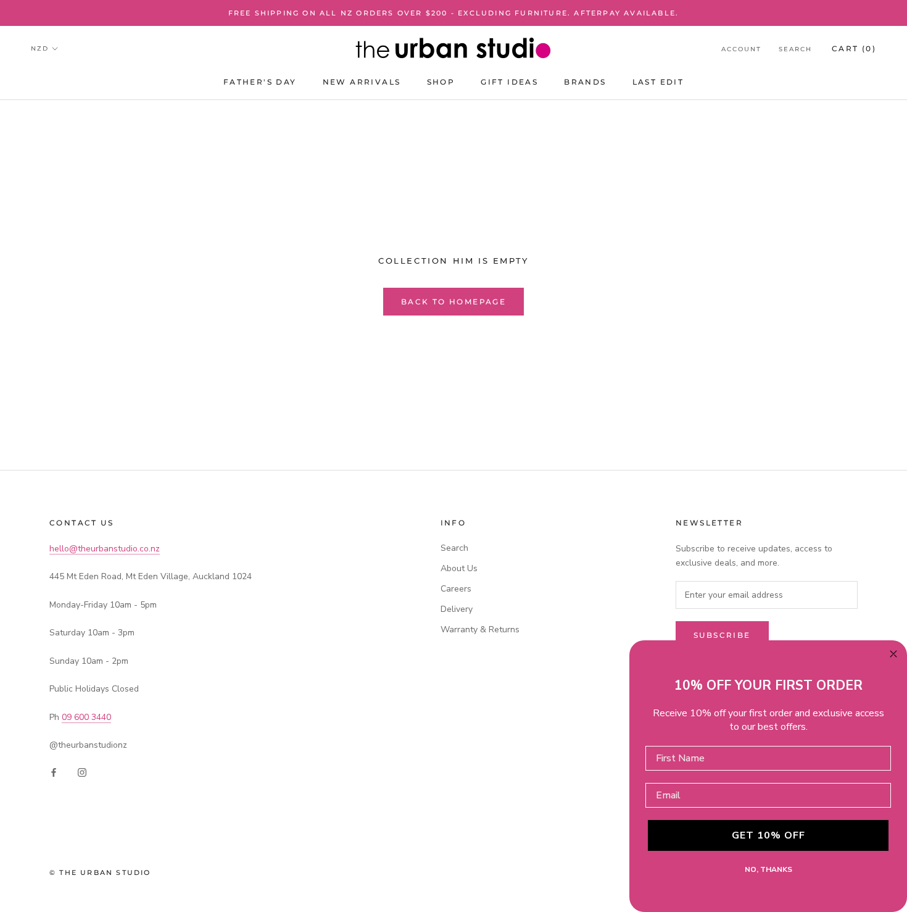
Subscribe (722, 635)
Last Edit (658, 81)
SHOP (441, 81)
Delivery (457, 609)
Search (795, 49)
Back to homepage (453, 301)
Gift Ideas (509, 81)
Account (741, 49)
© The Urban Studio (100, 872)
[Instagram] (82, 771)
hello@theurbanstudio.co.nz (104, 548)
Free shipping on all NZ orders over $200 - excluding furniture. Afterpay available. (453, 13)
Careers (456, 589)
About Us (459, 568)
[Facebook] (53, 771)
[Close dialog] (893, 653)
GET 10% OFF (768, 835)
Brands (585, 81)
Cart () (854, 48)
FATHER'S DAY (260, 81)
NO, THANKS (768, 869)
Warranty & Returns (480, 629)
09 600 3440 (86, 717)
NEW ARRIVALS (362, 81)
